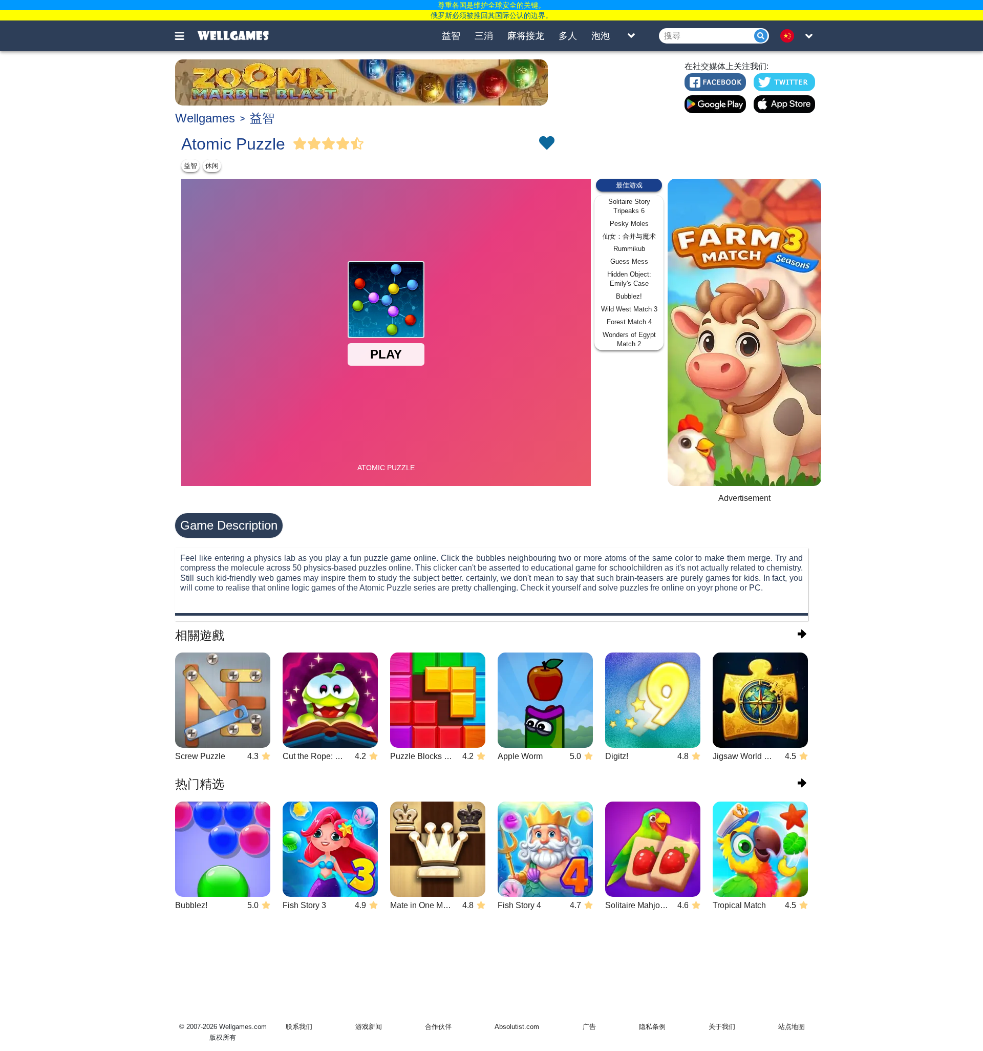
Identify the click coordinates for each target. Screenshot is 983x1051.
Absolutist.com (517, 1027)
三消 (484, 36)
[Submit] (760, 36)
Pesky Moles (629, 223)
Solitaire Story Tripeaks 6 (629, 206)
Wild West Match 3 (629, 309)
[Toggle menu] (185, 35)
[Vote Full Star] (300, 144)
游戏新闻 (368, 1027)
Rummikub (629, 249)
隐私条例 (652, 1027)
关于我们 (722, 1027)
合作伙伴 (438, 1027)
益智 (451, 36)
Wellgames (205, 118)
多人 (568, 36)
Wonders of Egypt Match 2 (629, 339)
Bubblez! (629, 296)
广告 (589, 1027)
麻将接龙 (525, 36)
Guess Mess (629, 261)
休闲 (212, 166)
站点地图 (791, 1027)
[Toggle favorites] (546, 144)
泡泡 (600, 36)
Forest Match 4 (629, 322)
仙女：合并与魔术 (629, 236)
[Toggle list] (631, 35)
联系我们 (299, 1027)
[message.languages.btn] (790, 35)
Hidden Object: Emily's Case (629, 278)
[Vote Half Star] (357, 144)
